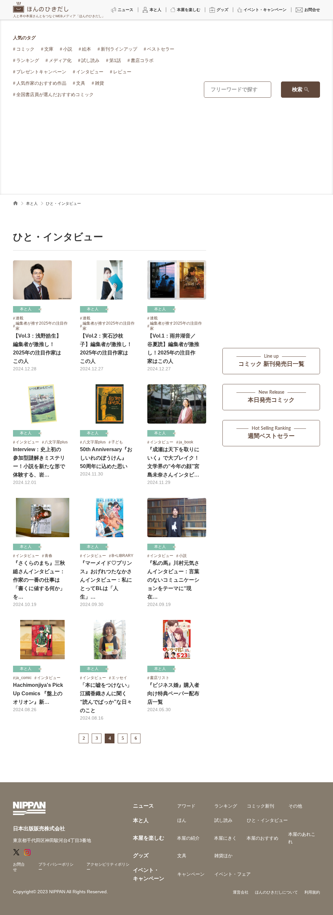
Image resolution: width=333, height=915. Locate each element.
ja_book (186, 442)
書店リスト (159, 677)
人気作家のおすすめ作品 (41, 83)
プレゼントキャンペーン (41, 71)
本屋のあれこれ (301, 838)
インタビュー (89, 71)
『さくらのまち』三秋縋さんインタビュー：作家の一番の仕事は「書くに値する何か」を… (39, 580)
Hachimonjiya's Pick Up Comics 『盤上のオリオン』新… (38, 693)
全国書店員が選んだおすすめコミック (55, 94)
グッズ (141, 855)
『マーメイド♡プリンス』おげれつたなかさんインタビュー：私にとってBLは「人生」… (106, 580)
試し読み (90, 60)
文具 (80, 83)
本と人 (32, 203)
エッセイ (119, 677)
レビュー (122, 71)
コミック (25, 49)
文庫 (48, 49)
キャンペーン (191, 874)
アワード (186, 806)
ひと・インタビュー (267, 820)
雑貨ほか (223, 855)
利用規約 (312, 892)
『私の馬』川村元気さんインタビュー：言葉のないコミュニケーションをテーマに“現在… (173, 580)
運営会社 (240, 892)
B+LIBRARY (122, 555)
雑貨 (99, 83)
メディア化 (60, 60)
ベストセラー (160, 49)
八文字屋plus (56, 442)
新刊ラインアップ (119, 49)
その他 (295, 806)
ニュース (143, 806)
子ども (117, 442)
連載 (19, 318)
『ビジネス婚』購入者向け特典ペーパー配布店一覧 (173, 693)
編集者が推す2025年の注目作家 (42, 326)
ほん (181, 820)
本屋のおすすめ (262, 838)
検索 (297, 89)
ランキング (27, 60)
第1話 (115, 60)
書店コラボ (142, 60)
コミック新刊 (260, 806)
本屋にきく (225, 838)
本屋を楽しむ (148, 838)
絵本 (86, 49)
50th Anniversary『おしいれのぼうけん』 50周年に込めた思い (106, 458)
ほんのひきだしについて (276, 892)
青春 (48, 555)
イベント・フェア (232, 874)
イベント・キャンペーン (148, 874)
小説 (67, 49)
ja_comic (24, 677)
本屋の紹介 (188, 838)
